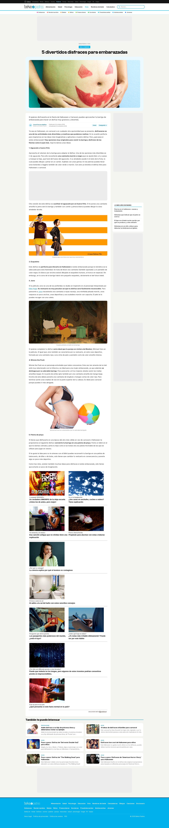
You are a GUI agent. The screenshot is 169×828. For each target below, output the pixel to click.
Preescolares (64, 808)
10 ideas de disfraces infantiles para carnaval (119, 728)
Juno (40, 292)
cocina (45, 811)
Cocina (53, 1)
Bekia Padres (82, 43)
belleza (38, 811)
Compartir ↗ (103, 125)
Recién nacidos (39, 808)
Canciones (130, 803)
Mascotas (70, 1)
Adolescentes (100, 808)
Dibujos (122, 803)
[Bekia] (27, 2)
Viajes (97, 1)
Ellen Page (33, 289)
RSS (65, 816)
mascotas (63, 811)
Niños (55, 808)
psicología (76, 811)
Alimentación (50, 7)
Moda (41, 1)
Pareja (64, 1)
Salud (76, 1)
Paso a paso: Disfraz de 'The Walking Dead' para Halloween (60, 758)
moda (33, 811)
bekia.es (27, 811)
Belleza (47, 1)
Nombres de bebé (97, 7)
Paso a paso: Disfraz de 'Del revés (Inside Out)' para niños (60, 743)
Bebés (49, 808)
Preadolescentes (86, 808)
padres (50, 811)
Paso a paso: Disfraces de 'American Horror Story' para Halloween (121, 758)
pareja (56, 811)
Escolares (75, 808)
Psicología (83, 1)
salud (70, 811)
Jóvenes (110, 808)
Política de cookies (56, 816)
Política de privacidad (40, 816)
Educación (78, 7)
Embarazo (28, 808)
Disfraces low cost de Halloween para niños (118, 742)
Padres (58, 1)
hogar (83, 811)
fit (87, 811)
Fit (93, 1)
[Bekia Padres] (34, 7)
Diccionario (140, 803)
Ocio (86, 7)
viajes (91, 811)
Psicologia (68, 7)
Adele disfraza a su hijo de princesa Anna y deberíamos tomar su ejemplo (58, 729)
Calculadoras (111, 7)
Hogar (89, 1)
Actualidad (35, 1)
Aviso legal (28, 816)
